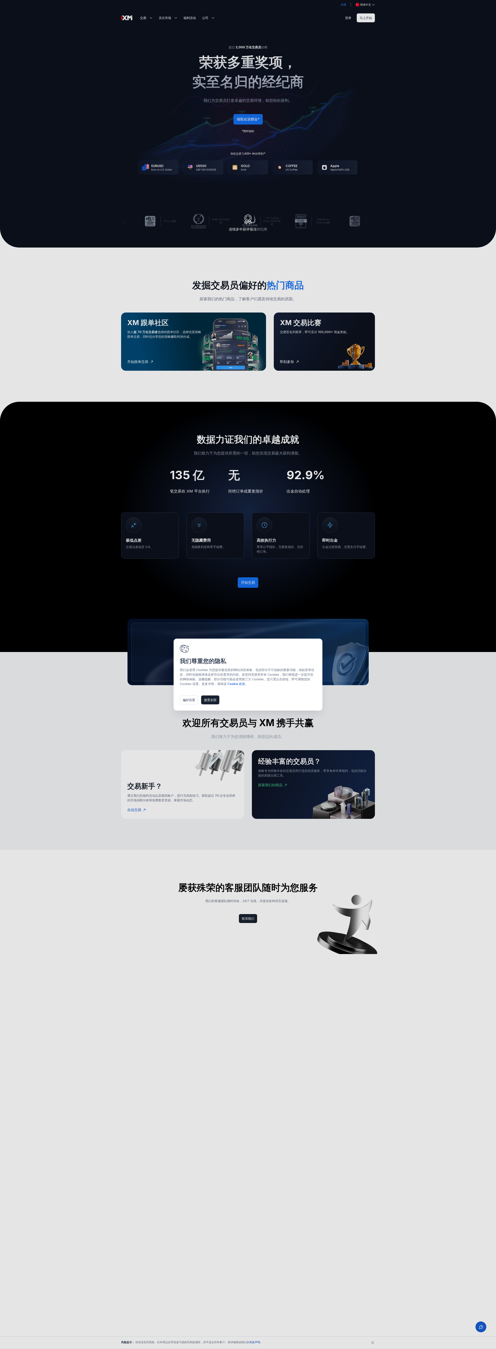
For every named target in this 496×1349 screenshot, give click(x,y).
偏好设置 (189, 700)
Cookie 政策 (236, 684)
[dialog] (248, 675)
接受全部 (210, 700)
